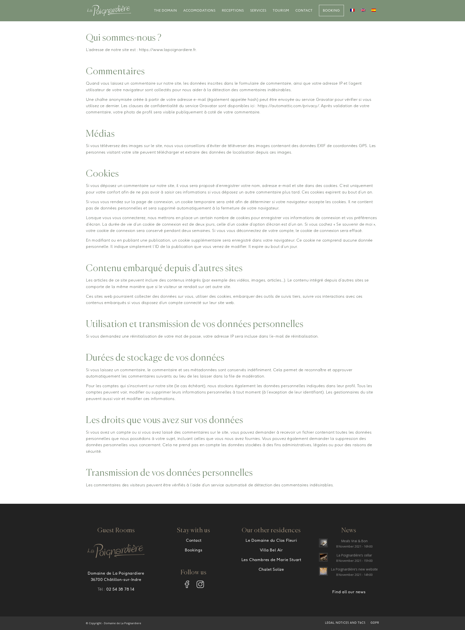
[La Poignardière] (109, 10)
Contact (194, 540)
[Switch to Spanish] (373, 10)
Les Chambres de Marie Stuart (271, 559)
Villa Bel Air (271, 550)
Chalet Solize (271, 569)
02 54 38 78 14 (120, 589)
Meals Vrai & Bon (354, 541)
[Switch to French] (352, 10)
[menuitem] (165, 10)
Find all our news (349, 592)
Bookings (193, 550)
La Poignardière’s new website (354, 569)
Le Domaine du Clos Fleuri (271, 540)
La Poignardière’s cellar (354, 555)
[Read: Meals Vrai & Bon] (323, 543)
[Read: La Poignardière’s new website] (323, 571)
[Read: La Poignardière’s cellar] (323, 557)
